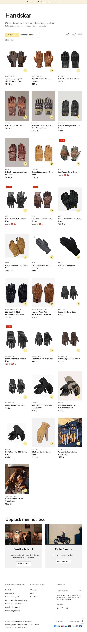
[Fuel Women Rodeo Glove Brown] (43, 199)
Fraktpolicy (10, 627)
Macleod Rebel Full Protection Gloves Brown (41, 313)
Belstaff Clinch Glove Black (69, 79)
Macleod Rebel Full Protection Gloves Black (14, 313)
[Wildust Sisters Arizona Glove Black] (70, 432)
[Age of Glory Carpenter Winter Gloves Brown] (17, 59)
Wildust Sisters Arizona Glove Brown (14, 500)
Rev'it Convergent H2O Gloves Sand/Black (67, 406)
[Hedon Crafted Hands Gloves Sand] (17, 245)
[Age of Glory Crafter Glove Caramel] (43, 59)
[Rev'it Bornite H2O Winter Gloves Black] (43, 385)
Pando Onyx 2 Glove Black (42, 359)
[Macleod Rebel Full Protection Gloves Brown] (43, 292)
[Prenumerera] (80, 590)
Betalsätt (8, 590)
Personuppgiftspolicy (12, 610)
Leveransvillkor (10, 593)
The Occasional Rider (16, 621)
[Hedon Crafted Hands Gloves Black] (70, 199)
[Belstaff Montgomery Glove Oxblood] (17, 152)
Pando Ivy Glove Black (67, 312)
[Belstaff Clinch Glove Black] (70, 59)
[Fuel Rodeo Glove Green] (70, 152)
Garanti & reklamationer (13, 604)
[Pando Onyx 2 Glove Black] (43, 339)
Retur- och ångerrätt (12, 597)
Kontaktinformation (34, 624)
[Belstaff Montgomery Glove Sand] (43, 152)
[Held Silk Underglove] (70, 245)
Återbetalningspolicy (20, 627)
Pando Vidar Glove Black (15, 405)
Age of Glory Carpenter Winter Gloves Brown (14, 80)
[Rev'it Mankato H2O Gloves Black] (17, 432)
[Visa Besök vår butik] (23, 534)
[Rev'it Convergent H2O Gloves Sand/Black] (70, 385)
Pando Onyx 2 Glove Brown (69, 359)
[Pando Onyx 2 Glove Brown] (70, 339)
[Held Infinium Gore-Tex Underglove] (43, 245)
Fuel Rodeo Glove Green (67, 172)
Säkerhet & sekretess (12, 607)
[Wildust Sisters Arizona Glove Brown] (17, 479)
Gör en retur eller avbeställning (16, 600)
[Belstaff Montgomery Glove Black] (70, 106)
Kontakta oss (34, 597)
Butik (32, 593)
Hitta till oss (23, 563)
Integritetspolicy (22, 624)
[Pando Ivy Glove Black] (70, 292)
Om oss (33, 590)
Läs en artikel (63, 561)
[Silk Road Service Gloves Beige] (43, 432)
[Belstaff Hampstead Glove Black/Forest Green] (43, 106)
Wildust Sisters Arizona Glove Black (67, 453)
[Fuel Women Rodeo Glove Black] (17, 199)
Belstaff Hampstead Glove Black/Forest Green (42, 126)
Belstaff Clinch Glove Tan (15, 125)
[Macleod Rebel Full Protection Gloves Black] (17, 292)
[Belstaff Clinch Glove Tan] (17, 106)
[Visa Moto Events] (63, 534)
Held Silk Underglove (66, 265)
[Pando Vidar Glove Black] (17, 385)
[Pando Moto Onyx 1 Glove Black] (17, 339)
